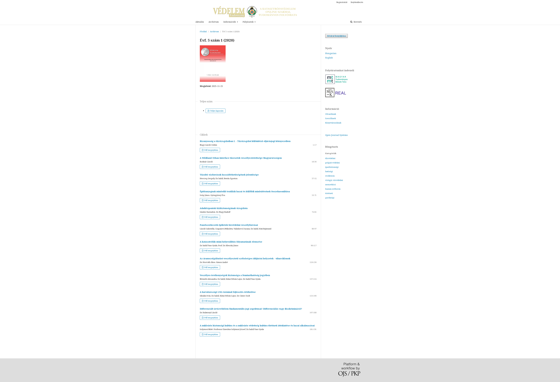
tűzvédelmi (330, 158)
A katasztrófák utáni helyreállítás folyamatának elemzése (231, 241)
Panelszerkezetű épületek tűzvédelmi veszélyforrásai (229, 225)
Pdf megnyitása (211, 150)
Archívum (214, 21)
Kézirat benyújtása (336, 36)
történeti (329, 193)
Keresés (357, 21)
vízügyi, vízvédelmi (334, 180)
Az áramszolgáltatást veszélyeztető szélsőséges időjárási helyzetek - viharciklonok (245, 258)
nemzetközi (330, 184)
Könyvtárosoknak (333, 122)
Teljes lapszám (216, 110)
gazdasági (329, 197)
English (329, 57)
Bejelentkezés (357, 2)
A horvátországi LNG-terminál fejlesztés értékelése (228, 292)
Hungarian (330, 53)
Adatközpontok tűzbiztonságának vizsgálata (224, 208)
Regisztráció (341, 2)
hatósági (329, 171)
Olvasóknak (330, 114)
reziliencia (330, 175)
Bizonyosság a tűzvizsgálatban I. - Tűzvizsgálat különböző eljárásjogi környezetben (245, 141)
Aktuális (199, 21)
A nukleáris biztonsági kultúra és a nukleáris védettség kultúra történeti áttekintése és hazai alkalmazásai (257, 325)
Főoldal (203, 31)
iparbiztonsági (331, 167)
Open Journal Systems (336, 135)
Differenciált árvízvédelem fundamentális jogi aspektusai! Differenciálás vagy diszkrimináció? (251, 308)
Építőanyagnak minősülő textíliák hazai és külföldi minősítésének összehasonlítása (245, 191)
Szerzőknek (330, 118)
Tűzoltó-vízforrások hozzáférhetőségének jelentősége (229, 174)
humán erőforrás (333, 189)
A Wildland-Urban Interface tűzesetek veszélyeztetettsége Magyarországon (241, 158)
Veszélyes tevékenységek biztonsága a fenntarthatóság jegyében (235, 275)
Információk (229, 21)
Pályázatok (248, 21)
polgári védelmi (332, 162)
